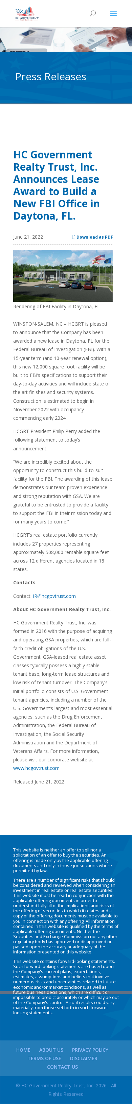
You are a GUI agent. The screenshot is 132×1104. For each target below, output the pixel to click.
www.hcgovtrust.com (36, 768)
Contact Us (62, 1067)
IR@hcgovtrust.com (54, 596)
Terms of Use (44, 1058)
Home (23, 1050)
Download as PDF (94, 237)
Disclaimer (83, 1058)
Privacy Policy (90, 1050)
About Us (51, 1050)
